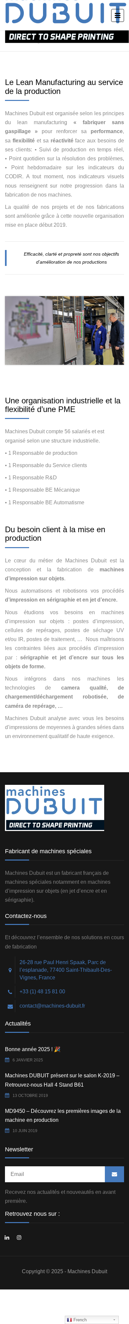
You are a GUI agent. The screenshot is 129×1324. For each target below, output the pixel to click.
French (79, 1319)
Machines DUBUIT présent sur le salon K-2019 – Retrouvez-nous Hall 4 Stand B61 (62, 1080)
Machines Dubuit (87, 1271)
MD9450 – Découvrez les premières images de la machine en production (63, 1115)
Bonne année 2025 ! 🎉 (33, 1049)
